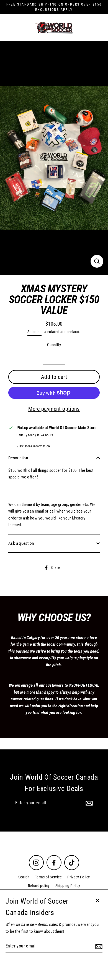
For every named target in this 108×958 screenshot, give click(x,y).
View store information (33, 446)
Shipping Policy (67, 885)
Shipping (34, 332)
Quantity (54, 344)
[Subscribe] (88, 803)
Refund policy (39, 885)
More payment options (54, 408)
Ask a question (21, 543)
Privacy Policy (78, 877)
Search (23, 877)
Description (18, 457)
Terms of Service (48, 877)
